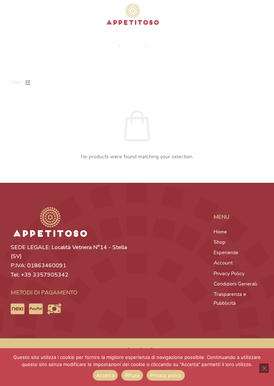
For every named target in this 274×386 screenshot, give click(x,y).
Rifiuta (132, 375)
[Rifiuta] (264, 368)
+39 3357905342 (44, 275)
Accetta (105, 375)
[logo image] (132, 13)
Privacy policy (166, 375)
